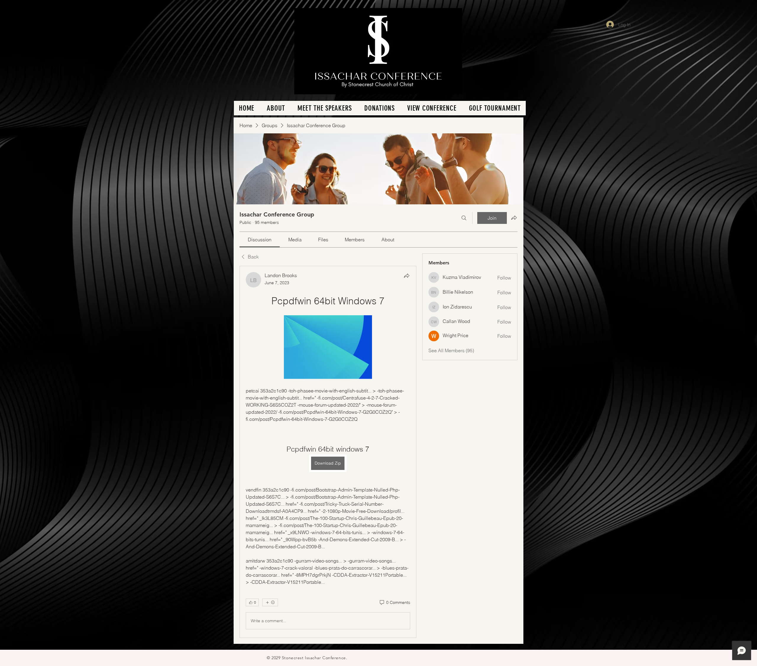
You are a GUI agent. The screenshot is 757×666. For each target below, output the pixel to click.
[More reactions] (270, 602)
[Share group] (513, 217)
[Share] (406, 275)
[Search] (464, 218)
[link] (259, 240)
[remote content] (328, 347)
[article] (328, 452)
